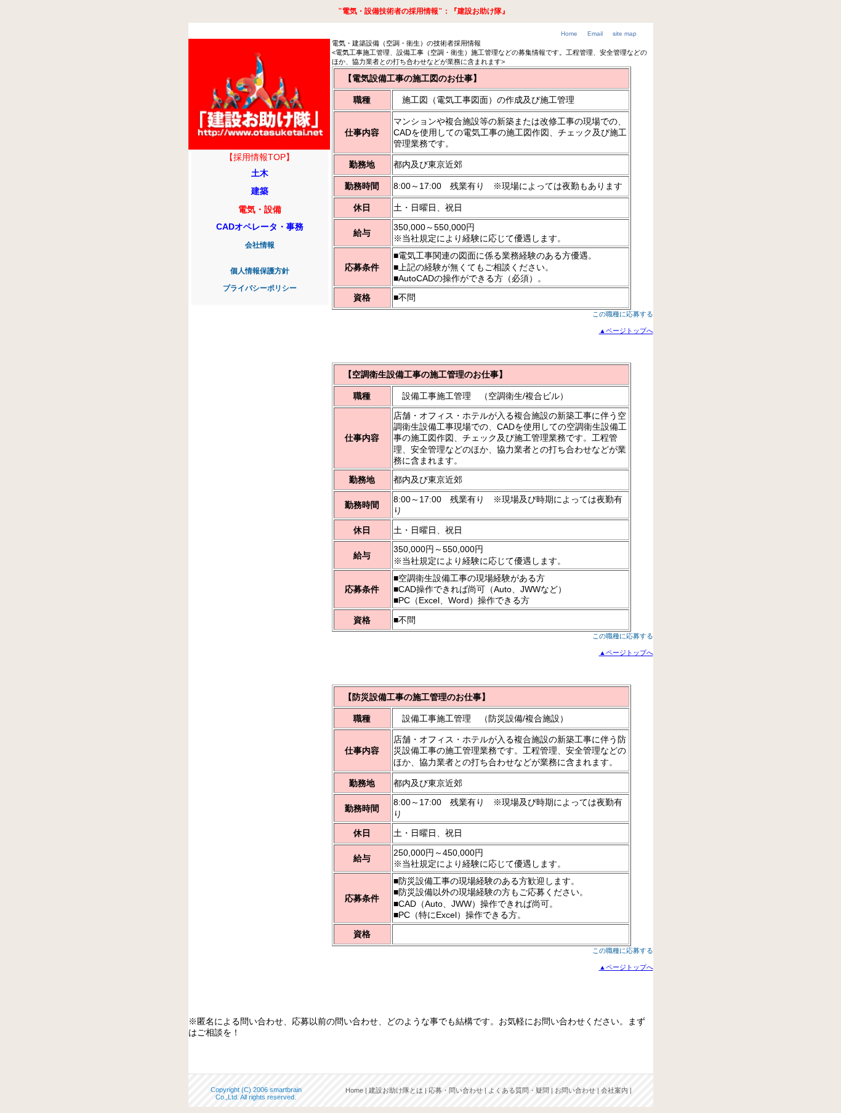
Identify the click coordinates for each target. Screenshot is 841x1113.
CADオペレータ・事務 (260, 226)
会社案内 (614, 1090)
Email (595, 33)
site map (625, 33)
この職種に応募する (622, 314)
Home (569, 33)
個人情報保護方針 (259, 271)
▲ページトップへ (626, 330)
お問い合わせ (575, 1090)
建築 (259, 191)
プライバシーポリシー (260, 288)
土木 (259, 173)
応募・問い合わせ (456, 1090)
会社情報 (260, 245)
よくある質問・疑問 (518, 1090)
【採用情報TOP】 (259, 157)
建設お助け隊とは (396, 1090)
